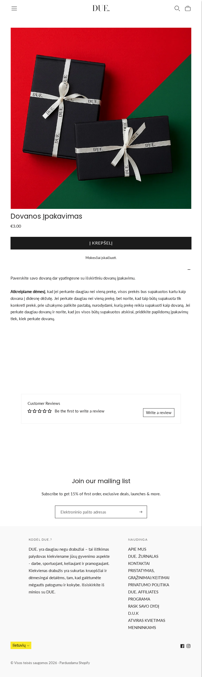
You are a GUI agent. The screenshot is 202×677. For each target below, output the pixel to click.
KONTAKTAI (139, 563)
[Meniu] (14, 8)
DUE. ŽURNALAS (143, 556)
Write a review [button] (158, 412)
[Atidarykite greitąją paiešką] (177, 8)
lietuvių (19, 645)
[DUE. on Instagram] (188, 646)
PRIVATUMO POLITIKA (148, 584)
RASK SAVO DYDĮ (143, 606)
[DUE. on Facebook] (182, 646)
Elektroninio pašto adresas (79, 505)
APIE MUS (137, 549)
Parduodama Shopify (74, 663)
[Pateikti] (141, 512)
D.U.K (133, 613)
